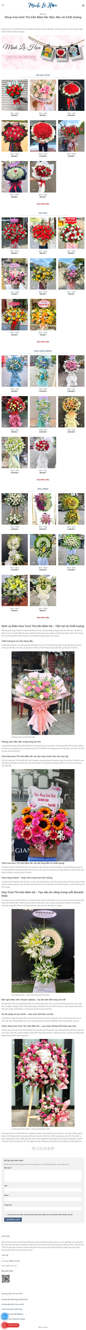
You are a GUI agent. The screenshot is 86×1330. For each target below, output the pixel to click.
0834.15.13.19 (14, 1261)
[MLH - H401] (43, 314)
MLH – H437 (14, 113)
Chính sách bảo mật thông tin (12, 1314)
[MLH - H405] (15, 274)
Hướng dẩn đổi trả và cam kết (13, 1304)
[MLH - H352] (43, 176)
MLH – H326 (43, 568)
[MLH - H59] (43, 95)
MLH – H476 (43, 292)
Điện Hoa (43, 14)
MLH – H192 (14, 154)
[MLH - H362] (71, 233)
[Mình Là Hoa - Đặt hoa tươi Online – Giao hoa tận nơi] (43, 5)
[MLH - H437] (15, 95)
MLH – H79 (71, 113)
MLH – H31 (43, 470)
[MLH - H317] (71, 509)
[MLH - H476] (43, 274)
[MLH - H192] (15, 136)
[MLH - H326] (43, 549)
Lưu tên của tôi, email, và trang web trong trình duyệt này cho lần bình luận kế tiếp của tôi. (40, 1214)
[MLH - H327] (71, 549)
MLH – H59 (43, 113)
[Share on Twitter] (41, 1148)
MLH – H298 (43, 527)
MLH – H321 (14, 568)
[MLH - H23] (71, 371)
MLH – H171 (14, 251)
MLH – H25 (14, 430)
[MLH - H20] (43, 371)
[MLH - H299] (43, 590)
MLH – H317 (71, 527)
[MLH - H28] (71, 411)
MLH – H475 (71, 292)
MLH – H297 (14, 608)
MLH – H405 (14, 292)
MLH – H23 (71, 389)
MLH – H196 (71, 154)
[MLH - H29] (15, 452)
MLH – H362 (71, 251)
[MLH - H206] (15, 314)
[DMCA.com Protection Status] (13, 1319)
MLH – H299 (43, 608)
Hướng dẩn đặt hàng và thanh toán (15, 1299)
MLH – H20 (43, 389)
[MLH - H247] (15, 176)
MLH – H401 (43, 332)
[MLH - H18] (15, 371)
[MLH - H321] (15, 549)
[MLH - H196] (71, 136)
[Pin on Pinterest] (48, 1148)
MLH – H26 (43, 430)
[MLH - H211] (43, 233)
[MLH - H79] (71, 95)
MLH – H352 (43, 195)
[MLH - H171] (15, 233)
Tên (6, 1186)
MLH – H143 (43, 154)
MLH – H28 (71, 430)
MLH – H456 (14, 527)
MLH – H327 (71, 568)
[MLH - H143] (43, 136)
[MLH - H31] (43, 452)
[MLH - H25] (15, 411)
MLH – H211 (43, 251)
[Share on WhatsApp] (33, 1148)
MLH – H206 (14, 332)
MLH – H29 (14, 470)
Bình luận (8, 1168)
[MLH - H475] (71, 274)
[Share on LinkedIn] (52, 1148)
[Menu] (3, 5)
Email (6, 1195)
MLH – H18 (14, 389)
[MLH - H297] (15, 590)
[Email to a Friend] (45, 1148)
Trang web (8, 1205)
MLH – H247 (14, 195)
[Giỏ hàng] (83, 5)
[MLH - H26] (43, 411)
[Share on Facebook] (37, 1148)
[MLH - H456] (15, 509)
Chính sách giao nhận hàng (12, 1309)
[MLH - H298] (43, 509)
